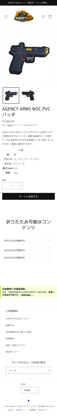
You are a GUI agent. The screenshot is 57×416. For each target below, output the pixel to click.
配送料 (9, 125)
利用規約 (10, 338)
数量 (4, 180)
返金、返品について (15, 345)
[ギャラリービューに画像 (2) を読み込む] (28, 95)
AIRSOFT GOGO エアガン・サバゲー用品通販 (27, 406)
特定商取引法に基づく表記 (18, 331)
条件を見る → (27, 295)
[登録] (48, 370)
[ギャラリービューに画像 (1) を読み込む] (11, 95)
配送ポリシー (12, 351)
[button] (6, 16)
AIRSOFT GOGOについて (17, 318)
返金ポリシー (21, 410)
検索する (10, 325)
